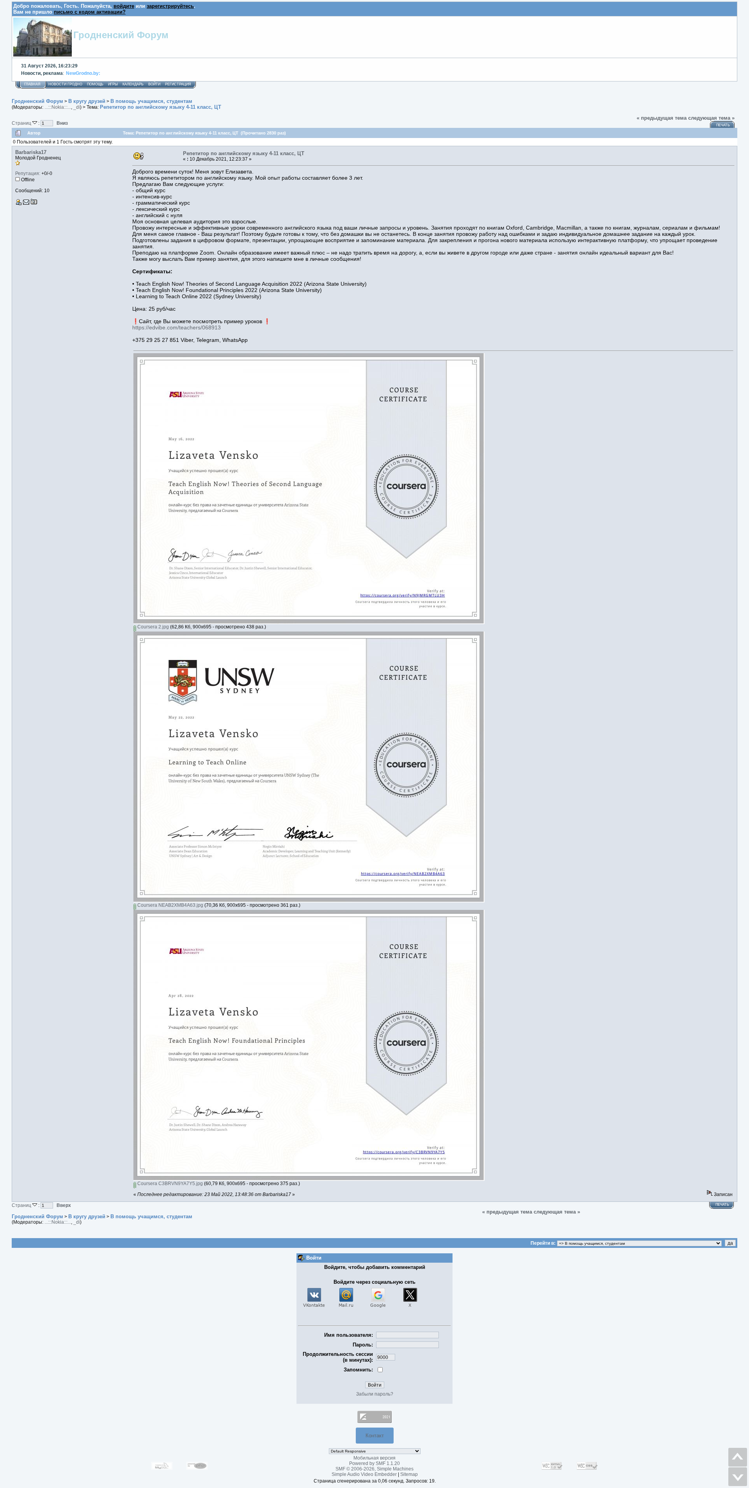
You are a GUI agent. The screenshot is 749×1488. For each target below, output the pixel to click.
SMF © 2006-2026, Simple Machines (374, 1469)
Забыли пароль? (374, 1394)
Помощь (95, 84)
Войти (154, 84)
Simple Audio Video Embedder (364, 1474)
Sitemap (409, 1474)
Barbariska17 (30, 152)
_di (76, 107)
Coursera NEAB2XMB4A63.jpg (169, 905)
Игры (113, 84)
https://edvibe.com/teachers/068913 (176, 327)
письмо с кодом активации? (90, 12)
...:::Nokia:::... (57, 107)
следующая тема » (711, 118)
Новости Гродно (65, 84)
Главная (32, 84)
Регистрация (178, 84)
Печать (723, 125)
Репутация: (27, 173)
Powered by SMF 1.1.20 (374, 1463)
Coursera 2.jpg (152, 627)
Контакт (375, 1435)
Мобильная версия (374, 1458)
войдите (124, 6)
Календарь (133, 84)
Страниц (22, 123)
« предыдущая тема (662, 118)
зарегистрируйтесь (170, 6)
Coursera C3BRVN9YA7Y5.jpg (169, 1183)
